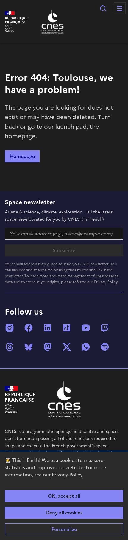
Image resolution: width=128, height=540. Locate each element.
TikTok (67, 328)
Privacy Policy (67, 474)
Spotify (105, 347)
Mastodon (47, 347)
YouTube (86, 328)
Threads (9, 347)
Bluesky (28, 347)
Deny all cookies (64, 512)
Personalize (64, 529)
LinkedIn (47, 328)
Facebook (28, 328)
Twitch (105, 328)
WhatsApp (86, 347)
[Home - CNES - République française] (64, 399)
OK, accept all (64, 496)
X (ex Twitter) (67, 347)
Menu (120, 8)
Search (103, 8)
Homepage (22, 156)
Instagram (9, 328)
